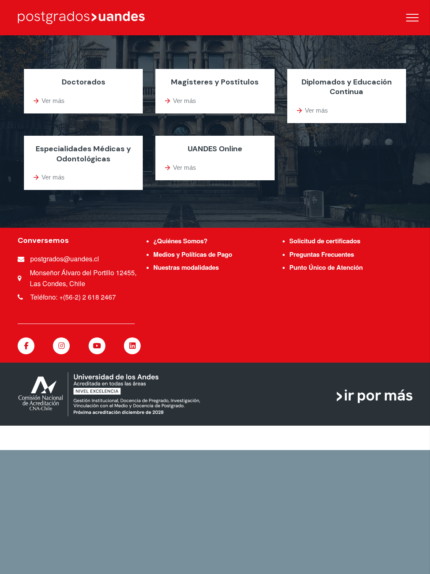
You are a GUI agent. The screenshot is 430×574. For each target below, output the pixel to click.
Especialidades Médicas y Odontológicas (83, 153)
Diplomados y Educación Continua (347, 87)
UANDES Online (215, 149)
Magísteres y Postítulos (215, 82)
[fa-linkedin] (132, 345)
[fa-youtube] (97, 345)
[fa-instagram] (61, 345)
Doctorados (83, 82)
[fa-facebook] (26, 345)
